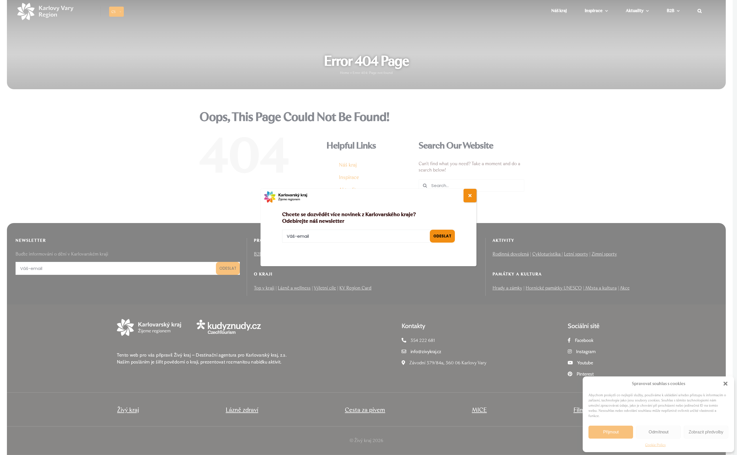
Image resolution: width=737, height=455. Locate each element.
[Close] (470, 195)
